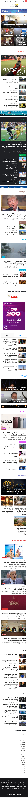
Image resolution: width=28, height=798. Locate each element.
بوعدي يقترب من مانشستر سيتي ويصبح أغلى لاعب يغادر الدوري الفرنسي (10, 175)
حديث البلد (23, 750)
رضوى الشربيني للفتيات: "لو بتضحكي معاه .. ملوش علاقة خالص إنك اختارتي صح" (15, 389)
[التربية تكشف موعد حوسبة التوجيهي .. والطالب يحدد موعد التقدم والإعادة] (22, 460)
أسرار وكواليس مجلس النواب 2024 (11, 788)
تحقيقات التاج (22, 744)
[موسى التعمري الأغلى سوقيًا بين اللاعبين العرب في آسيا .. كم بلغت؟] (13, 65)
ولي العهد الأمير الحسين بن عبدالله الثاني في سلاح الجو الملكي (13, 1)
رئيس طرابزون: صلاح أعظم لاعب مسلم (10, 87)
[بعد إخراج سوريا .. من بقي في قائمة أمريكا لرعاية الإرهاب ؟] (22, 232)
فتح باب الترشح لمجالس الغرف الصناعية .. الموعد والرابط (10, 354)
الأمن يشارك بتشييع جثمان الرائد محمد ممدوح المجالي (11, 722)
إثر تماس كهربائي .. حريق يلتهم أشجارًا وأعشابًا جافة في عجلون (10, 93)
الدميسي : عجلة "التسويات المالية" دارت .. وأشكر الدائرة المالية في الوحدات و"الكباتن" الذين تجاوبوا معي (11, 167)
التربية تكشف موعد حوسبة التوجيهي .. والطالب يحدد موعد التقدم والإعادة (10, 462)
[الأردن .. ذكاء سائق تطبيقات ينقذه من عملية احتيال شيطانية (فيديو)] (14, 21)
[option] (14, 30)
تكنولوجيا (23, 748)
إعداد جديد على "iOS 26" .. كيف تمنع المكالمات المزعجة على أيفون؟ (10, 447)
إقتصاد (24, 736)
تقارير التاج (20, 788)
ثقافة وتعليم (23, 746)
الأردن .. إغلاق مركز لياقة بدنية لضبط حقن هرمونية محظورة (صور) (8, 36)
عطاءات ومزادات (22, 762)
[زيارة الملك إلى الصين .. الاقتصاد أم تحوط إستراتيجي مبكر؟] (22, 661)
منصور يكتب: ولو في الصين (11, 654)
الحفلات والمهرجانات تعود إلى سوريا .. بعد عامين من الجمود (15, 400)
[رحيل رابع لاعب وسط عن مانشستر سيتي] (22, 181)
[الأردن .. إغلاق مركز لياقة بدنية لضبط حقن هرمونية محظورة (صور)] (7, 32)
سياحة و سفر (22, 754)
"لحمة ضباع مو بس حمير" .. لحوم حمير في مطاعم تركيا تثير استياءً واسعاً (10, 276)
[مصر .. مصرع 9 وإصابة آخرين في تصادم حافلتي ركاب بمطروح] (22, 105)
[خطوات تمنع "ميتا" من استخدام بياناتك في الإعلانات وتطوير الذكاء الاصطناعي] (22, 453)
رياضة (24, 752)
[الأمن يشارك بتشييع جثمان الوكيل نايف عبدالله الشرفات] (22, 712)
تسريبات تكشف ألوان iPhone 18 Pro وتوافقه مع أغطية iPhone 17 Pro (14, 434)
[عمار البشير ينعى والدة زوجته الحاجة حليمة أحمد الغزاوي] (22, 706)
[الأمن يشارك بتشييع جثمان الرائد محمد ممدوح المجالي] (22, 723)
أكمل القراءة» (22, 222)
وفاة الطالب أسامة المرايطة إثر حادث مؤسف (10, 717)
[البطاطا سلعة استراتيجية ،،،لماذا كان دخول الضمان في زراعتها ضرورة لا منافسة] (22, 361)
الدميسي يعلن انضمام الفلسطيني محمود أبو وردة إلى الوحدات (7, 45)
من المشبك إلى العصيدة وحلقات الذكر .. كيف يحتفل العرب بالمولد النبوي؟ (10, 283)
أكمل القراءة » (22, 155)
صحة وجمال (23, 756)
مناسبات (23, 768)
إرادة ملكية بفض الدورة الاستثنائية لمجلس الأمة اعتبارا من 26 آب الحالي (14, 614)
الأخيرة (20, 335)
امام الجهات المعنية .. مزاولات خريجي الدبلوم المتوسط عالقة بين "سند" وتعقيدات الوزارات (20, 511)
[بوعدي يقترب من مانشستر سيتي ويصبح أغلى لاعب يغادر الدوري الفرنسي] (22, 174)
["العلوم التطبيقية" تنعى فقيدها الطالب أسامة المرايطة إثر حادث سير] (22, 699)
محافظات (23, 764)
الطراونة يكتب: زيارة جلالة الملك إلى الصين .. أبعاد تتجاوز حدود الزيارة (15, 589)
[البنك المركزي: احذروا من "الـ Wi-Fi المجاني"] (20, 32)
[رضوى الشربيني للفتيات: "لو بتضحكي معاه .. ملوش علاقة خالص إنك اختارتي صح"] (14, 385)
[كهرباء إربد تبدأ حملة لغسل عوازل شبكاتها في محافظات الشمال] (22, 367)
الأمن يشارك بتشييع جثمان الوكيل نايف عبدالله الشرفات (10, 711)
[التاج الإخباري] (14, 5)
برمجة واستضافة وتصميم (17, 794)
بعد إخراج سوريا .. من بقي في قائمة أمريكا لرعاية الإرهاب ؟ (11, 233)
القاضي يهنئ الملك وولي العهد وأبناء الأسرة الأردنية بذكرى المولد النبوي (10, 99)
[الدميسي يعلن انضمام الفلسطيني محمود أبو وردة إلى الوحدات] (7, 41)
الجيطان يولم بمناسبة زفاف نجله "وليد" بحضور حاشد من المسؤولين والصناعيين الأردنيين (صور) (10, 81)
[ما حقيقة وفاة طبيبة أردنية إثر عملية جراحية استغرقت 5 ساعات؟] (20, 41)
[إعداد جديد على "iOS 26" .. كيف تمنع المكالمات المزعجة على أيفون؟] (22, 446)
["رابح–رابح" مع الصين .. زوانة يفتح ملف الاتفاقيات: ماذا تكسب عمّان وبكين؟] (7, 501)
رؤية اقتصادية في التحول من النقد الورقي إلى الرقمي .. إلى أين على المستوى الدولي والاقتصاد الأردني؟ (10, 342)
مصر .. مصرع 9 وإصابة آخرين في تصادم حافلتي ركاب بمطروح (10, 106)
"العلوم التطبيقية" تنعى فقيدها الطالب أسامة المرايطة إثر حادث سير (10, 699)
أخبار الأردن (23, 734)
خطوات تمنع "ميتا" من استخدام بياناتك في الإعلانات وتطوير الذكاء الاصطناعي (10, 455)
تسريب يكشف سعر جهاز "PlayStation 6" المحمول (12, 468)
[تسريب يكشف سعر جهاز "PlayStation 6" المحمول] (22, 468)
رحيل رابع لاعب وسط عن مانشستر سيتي (10, 182)
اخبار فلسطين (22, 738)
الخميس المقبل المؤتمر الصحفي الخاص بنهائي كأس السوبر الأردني (10, 160)
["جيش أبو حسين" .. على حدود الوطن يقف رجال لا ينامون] (22, 349)
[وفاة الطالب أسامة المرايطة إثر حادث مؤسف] (22, 717)
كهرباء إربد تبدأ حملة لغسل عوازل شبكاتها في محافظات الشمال (10, 367)
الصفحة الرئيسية (23, 786)
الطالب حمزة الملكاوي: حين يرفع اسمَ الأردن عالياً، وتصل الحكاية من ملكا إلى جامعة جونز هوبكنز (11, 676)
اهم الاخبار (23, 742)
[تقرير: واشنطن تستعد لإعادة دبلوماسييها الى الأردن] (22, 226)
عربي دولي (23, 758)
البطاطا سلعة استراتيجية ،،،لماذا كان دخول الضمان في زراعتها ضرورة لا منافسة (10, 360)
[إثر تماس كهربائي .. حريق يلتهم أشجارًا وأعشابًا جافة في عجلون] (22, 92)
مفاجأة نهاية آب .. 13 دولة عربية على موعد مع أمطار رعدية (15, 262)
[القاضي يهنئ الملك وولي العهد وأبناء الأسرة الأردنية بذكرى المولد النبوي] (22, 98)
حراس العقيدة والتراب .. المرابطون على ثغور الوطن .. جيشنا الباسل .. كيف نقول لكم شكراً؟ (10, 668)
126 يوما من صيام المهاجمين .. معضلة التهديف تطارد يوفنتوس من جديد (14, 146)
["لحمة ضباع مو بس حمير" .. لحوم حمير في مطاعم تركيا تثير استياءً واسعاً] (23, 274)
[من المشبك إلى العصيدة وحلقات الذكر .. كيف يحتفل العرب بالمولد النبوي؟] (22, 282)
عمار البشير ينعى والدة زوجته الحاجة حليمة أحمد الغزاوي (10, 705)
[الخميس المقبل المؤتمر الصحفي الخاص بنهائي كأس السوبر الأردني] (22, 159)
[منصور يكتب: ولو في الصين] (22, 656)
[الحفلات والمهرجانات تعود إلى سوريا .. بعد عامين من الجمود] (14, 397)
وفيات (24, 772)
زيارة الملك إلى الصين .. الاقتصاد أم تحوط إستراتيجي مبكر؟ (10, 661)
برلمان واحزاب (22, 740)
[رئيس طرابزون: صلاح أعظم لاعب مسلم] (22, 86)
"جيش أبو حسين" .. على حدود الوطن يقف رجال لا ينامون (10, 349)
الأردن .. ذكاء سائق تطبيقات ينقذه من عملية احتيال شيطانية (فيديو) (15, 25)
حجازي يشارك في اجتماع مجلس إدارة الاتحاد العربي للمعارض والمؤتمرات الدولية (15, 639)
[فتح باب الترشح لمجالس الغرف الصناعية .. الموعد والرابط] (22, 355)
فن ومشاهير (23, 760)
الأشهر (7, 335)
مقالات (24, 766)
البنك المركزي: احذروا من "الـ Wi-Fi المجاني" (20, 35)
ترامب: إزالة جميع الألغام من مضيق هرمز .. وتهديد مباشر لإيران (14, 214)
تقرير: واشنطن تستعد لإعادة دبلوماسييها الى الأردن (11, 227)
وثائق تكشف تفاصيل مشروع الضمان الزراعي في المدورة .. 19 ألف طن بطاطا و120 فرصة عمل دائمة (20, 531)
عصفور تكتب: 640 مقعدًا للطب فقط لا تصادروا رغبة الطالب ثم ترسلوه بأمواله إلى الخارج (10, 685)
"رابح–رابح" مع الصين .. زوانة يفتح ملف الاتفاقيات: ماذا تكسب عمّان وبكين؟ (7, 510)
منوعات (23, 770)
